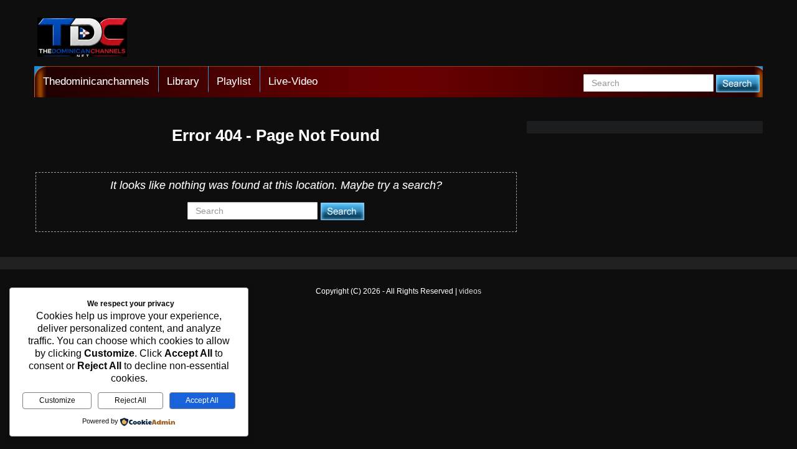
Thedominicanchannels (96, 81)
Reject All (130, 400)
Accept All (202, 400)
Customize (57, 400)
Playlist (234, 81)
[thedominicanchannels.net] (82, 38)
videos (470, 291)
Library (183, 81)
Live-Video (293, 81)
